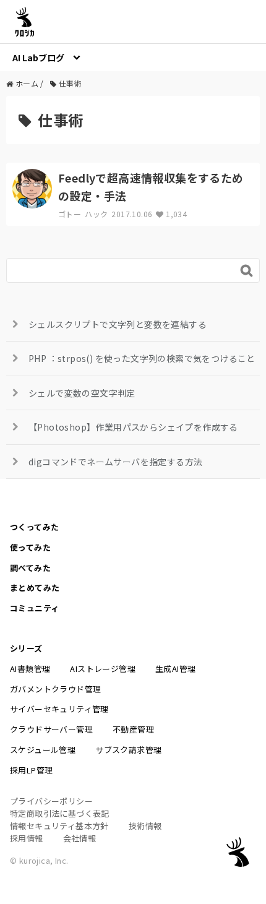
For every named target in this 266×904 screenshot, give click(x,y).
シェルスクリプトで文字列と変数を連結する (117, 324)
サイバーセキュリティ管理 (59, 709)
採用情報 (26, 838)
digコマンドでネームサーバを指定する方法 (115, 461)
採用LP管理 (31, 770)
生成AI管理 (175, 668)
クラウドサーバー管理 (51, 729)
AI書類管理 (30, 668)
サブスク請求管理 (128, 749)
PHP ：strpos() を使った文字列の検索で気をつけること (141, 358)
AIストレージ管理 (102, 668)
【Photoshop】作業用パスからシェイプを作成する (133, 427)
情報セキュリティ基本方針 (59, 826)
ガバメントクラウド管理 (55, 689)
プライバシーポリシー (51, 801)
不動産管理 (133, 729)
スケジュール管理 (42, 749)
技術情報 (145, 826)
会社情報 (80, 838)
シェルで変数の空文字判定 (81, 393)
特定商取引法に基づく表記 (59, 813)
